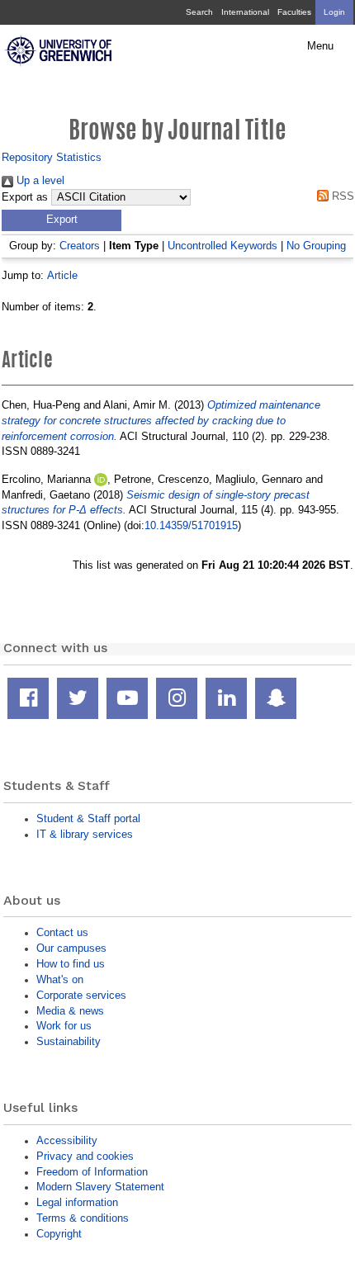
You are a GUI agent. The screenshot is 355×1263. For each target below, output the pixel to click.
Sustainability (68, 1041)
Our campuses (71, 948)
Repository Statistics (52, 157)
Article (62, 275)
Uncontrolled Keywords (222, 245)
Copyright (59, 1234)
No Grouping (316, 245)
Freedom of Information (92, 1172)
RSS (341, 196)
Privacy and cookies (85, 1156)
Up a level (38, 180)
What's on (59, 979)
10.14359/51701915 (191, 525)
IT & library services (84, 834)
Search (199, 12)
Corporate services (81, 995)
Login (334, 12)
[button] (61, 220)
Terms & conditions (82, 1218)
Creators (79, 245)
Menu (320, 46)
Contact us (62, 932)
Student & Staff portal (88, 818)
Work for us (64, 1025)
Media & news (70, 1011)
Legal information (77, 1202)
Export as (25, 197)
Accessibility (66, 1140)
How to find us (70, 964)
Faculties (294, 12)
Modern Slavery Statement (100, 1186)
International (245, 12)
